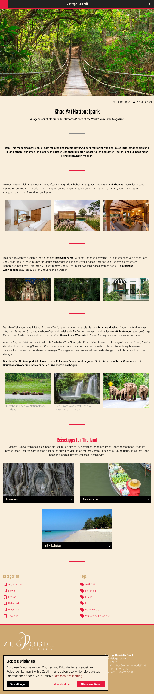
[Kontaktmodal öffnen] (149, 4)
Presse (12, 596)
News (11, 590)
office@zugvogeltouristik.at (130, 665)
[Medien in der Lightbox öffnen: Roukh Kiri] (28, 215)
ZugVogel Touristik (77, 4)
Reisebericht (15, 603)
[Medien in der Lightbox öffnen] (126, 289)
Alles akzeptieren (91, 684)
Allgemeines (15, 584)
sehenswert (92, 609)
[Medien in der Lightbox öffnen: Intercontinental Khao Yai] (28, 289)
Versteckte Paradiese (97, 615)
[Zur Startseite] (77, 641)
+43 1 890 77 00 (120, 668)
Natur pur (91, 603)
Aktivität (90, 584)
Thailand (13, 615)
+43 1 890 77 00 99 (122, 672)
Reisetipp (13, 609)
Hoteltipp (90, 590)
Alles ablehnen (62, 684)
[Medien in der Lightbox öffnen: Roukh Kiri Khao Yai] (126, 215)
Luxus (88, 596)
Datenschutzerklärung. (68, 676)
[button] (3, 4)
